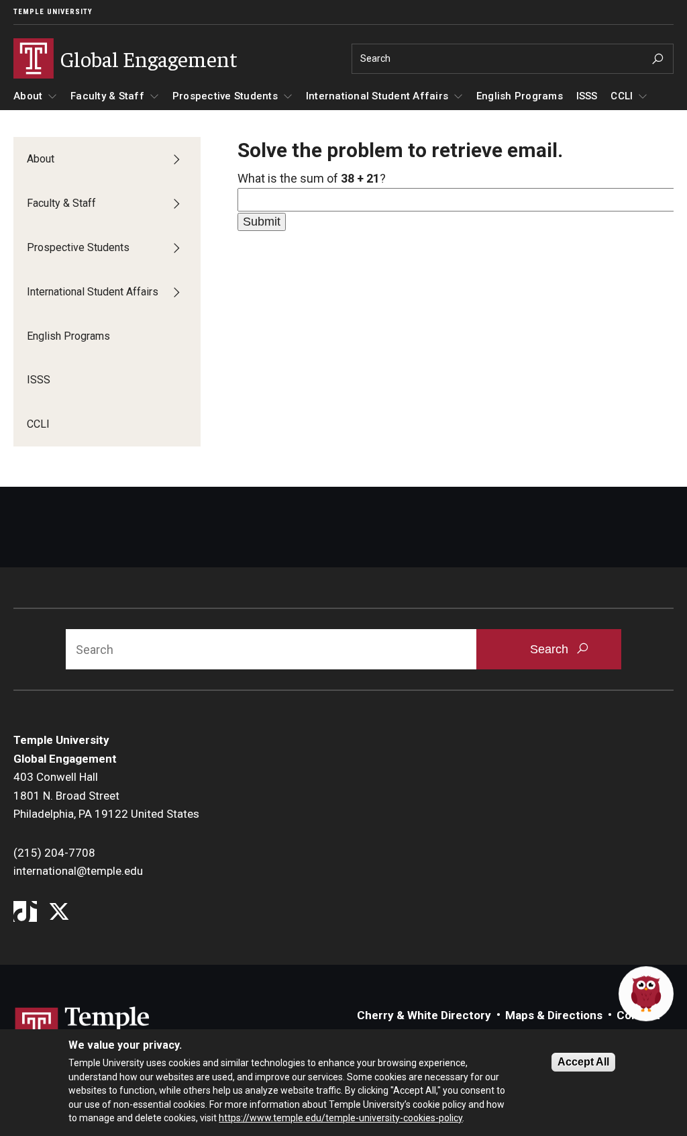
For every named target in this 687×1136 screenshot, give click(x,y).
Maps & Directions (553, 1015)
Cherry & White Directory (424, 1015)
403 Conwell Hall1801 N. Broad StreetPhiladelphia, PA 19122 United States (106, 795)
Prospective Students (225, 96)
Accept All (583, 1062)
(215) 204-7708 (54, 852)
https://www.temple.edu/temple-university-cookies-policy (340, 1118)
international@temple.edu (78, 871)
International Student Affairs (377, 96)
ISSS (587, 96)
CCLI (622, 96)
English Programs (519, 96)
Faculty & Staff (107, 96)
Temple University (53, 11)
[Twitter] (58, 913)
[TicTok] (25, 913)
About (27, 96)
